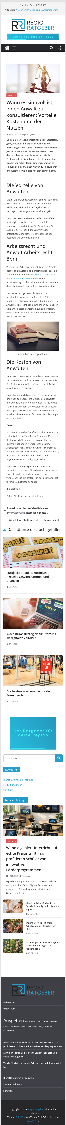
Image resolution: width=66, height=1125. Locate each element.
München (53, 1021)
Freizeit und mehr (12, 784)
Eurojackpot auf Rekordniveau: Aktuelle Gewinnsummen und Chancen (28, 577)
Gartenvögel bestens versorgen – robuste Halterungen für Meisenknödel (43, 945)
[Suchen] (59, 758)
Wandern (48, 1027)
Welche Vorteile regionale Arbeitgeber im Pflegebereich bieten (41, 926)
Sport (23, 1027)
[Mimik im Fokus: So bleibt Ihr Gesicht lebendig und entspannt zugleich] (13, 908)
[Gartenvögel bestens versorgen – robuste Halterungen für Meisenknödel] (13, 948)
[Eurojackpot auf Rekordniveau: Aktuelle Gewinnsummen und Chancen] (32, 539)
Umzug (40, 1027)
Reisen (6, 1027)
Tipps (34, 1027)
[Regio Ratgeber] (7, 48)
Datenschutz (10, 1002)
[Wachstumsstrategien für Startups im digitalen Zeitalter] (32, 600)
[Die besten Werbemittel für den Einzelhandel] (32, 657)
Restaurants (14, 1027)
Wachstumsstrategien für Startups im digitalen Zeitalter (31, 636)
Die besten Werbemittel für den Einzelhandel (29, 693)
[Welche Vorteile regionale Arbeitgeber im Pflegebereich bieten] (13, 928)
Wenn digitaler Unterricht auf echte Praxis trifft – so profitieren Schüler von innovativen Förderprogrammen (31, 858)
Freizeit (45, 1021)
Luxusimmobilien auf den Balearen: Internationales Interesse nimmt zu (27, 510)
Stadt (29, 1027)
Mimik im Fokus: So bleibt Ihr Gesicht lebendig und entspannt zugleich (42, 906)
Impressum (9, 1008)
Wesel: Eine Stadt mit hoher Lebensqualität (34, 520)
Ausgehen (13, 1020)
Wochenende (8, 1030)
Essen (39, 1021)
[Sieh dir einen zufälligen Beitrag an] (59, 48)
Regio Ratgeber (28, 134)
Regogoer (26, 876)
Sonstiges (12, 95)
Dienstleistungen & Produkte (18, 779)
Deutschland (30, 1021)
